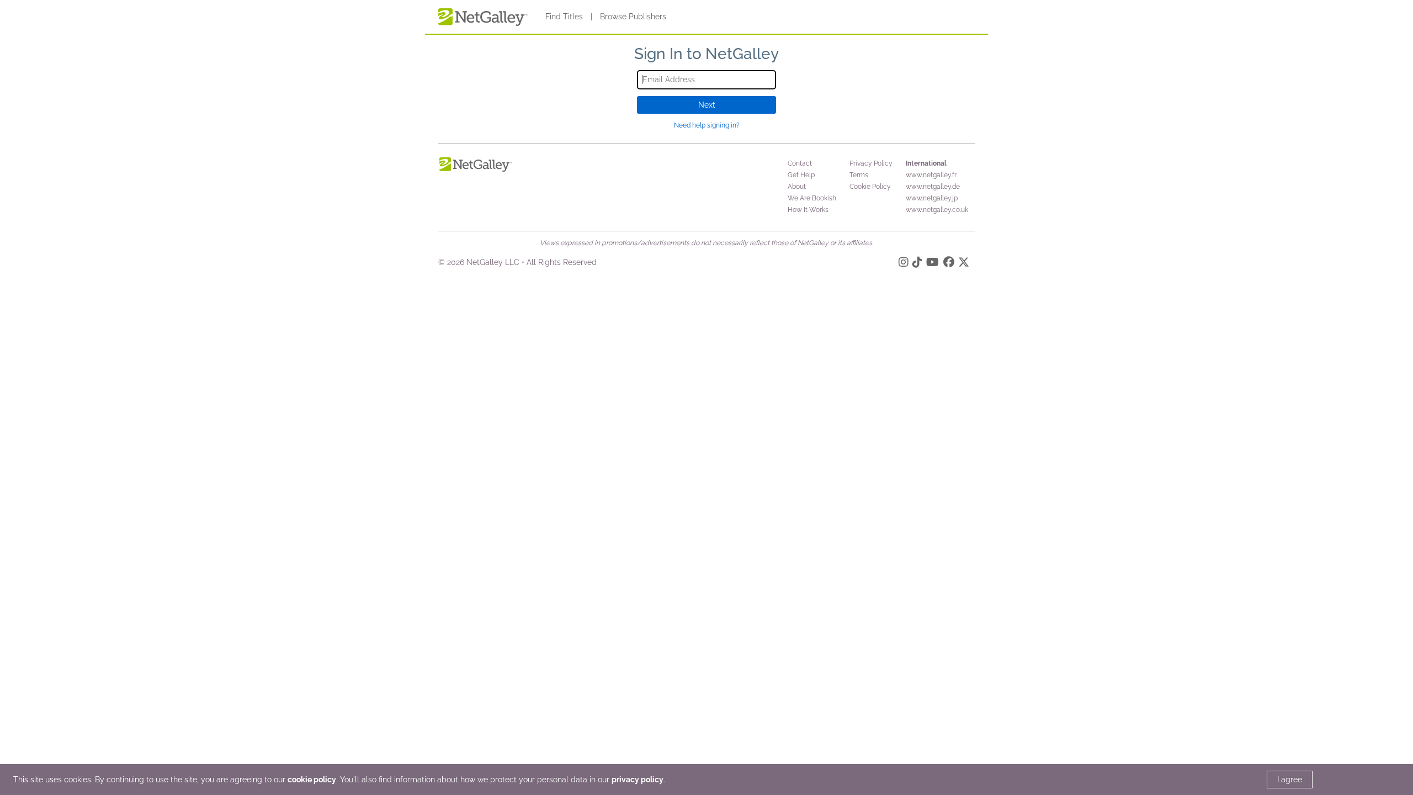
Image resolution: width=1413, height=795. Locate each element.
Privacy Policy (871, 163)
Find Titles (564, 16)
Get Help (801, 175)
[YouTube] (932, 264)
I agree (1289, 779)
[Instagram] (904, 264)
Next (706, 104)
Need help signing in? (707, 125)
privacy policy (637, 779)
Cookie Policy (870, 186)
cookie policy (312, 779)
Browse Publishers (633, 16)
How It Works (808, 210)
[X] (963, 264)
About (797, 186)
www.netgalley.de (933, 186)
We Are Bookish (812, 198)
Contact (800, 163)
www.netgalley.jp (932, 198)
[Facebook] (948, 264)
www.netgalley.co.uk (937, 210)
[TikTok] (917, 264)
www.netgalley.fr (931, 175)
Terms (858, 175)
